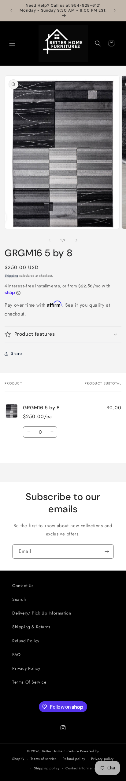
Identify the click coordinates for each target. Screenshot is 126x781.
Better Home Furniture (60, 751)
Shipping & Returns (31, 627)
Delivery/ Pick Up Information (41, 613)
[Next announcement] (114, 10)
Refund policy (74, 758)
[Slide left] (49, 240)
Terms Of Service (29, 682)
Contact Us (23, 585)
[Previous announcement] (11, 10)
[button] (12, 43)
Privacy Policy (26, 668)
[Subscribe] (106, 551)
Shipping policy (47, 768)
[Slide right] (76, 240)
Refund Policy (25, 641)
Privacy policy (102, 758)
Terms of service (44, 758)
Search (19, 599)
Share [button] (16, 353)
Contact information (81, 768)
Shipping (11, 275)
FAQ (16, 654)
